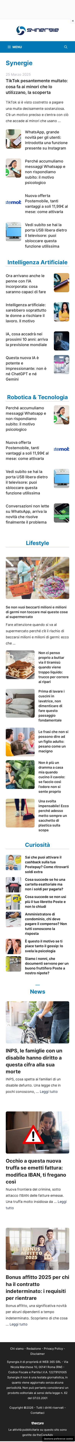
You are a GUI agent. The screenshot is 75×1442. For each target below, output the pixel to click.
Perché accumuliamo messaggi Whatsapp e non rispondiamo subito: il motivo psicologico (45, 172)
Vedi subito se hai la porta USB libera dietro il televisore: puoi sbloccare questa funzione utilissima (46, 235)
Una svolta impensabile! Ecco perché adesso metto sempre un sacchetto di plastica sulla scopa (53, 815)
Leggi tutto (49, 1092)
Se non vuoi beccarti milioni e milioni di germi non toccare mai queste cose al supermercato (37, 612)
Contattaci (37, 1413)
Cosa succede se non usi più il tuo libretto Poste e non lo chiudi (45, 901)
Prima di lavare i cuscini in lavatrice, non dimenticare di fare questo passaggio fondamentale (51, 705)
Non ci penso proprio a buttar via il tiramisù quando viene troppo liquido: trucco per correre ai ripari (53, 667)
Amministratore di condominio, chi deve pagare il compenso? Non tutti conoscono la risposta (46, 924)
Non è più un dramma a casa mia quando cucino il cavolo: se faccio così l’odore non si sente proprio (51, 777)
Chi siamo (17, 1348)
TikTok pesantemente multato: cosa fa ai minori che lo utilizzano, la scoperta (37, 86)
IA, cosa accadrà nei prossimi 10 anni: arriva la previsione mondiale (27, 339)
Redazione (34, 1348)
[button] (65, 47)
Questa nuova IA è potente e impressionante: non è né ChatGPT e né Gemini (26, 368)
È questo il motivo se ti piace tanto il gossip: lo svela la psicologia (44, 946)
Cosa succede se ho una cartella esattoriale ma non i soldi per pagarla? (45, 884)
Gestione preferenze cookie (58, 1438)
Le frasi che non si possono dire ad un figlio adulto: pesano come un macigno (53, 741)
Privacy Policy (53, 1348)
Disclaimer (37, 1354)
